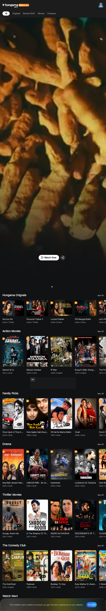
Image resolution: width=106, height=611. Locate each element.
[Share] (62, 257)
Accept (91, 604)
